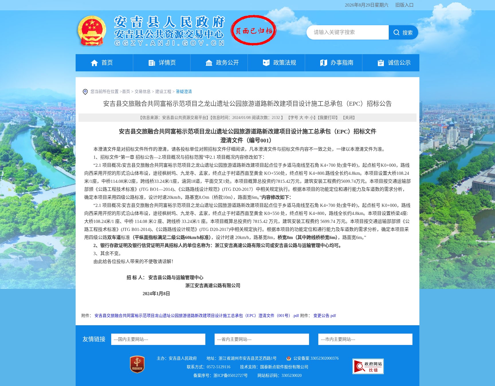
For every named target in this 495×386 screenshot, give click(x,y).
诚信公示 (399, 63)
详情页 (167, 63)
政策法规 (284, 63)
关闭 (349, 117)
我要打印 (328, 117)
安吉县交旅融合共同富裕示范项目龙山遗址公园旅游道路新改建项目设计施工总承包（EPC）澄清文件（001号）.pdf (197, 315)
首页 (107, 63)
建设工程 (163, 91)
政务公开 (227, 63)
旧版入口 (404, 5)
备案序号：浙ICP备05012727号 (220, 375)
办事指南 (342, 63)
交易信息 (143, 91)
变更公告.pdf (324, 315)
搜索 (407, 33)
